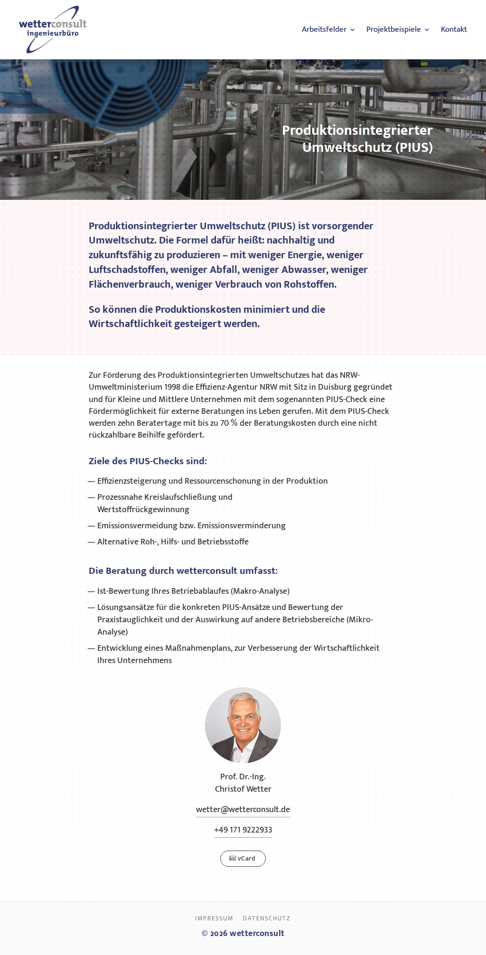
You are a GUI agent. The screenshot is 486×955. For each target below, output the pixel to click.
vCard (247, 858)
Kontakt (454, 29)
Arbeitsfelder (324, 29)
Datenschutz (267, 918)
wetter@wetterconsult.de (243, 810)
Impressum (214, 918)
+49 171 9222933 (243, 830)
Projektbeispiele (393, 29)
